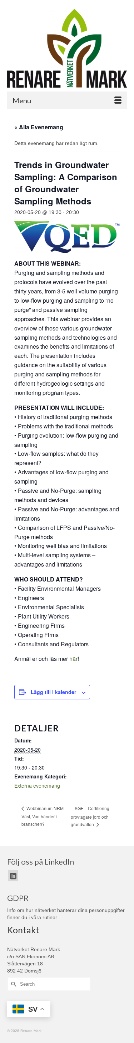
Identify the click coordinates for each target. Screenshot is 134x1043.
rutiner (50, 917)
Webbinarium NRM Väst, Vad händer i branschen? (42, 816)
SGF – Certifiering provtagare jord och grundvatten (90, 816)
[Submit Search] (12, 984)
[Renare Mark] (67, 48)
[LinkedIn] (13, 875)
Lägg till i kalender (53, 691)
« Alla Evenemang (38, 127)
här (73, 659)
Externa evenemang (37, 785)
